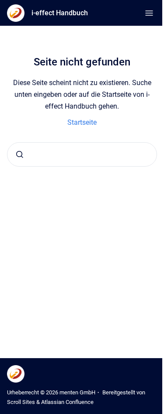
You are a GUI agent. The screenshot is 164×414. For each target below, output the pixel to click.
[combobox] (82, 154)
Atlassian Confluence (67, 402)
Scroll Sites (21, 402)
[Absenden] (20, 154)
